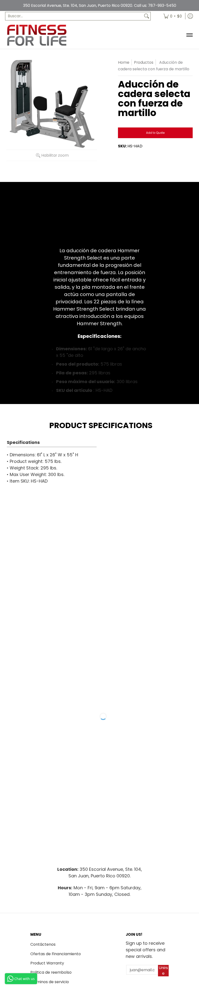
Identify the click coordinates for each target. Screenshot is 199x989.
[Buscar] (146, 16)
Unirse (163, 970)
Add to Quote (155, 133)
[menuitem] (172, 16)
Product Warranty (47, 963)
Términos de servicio (49, 982)
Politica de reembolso (51, 972)
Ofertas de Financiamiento (55, 954)
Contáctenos (43, 944)
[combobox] (74, 16)
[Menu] (189, 35)
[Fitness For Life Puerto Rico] (36, 35)
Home (123, 62)
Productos (143, 62)
